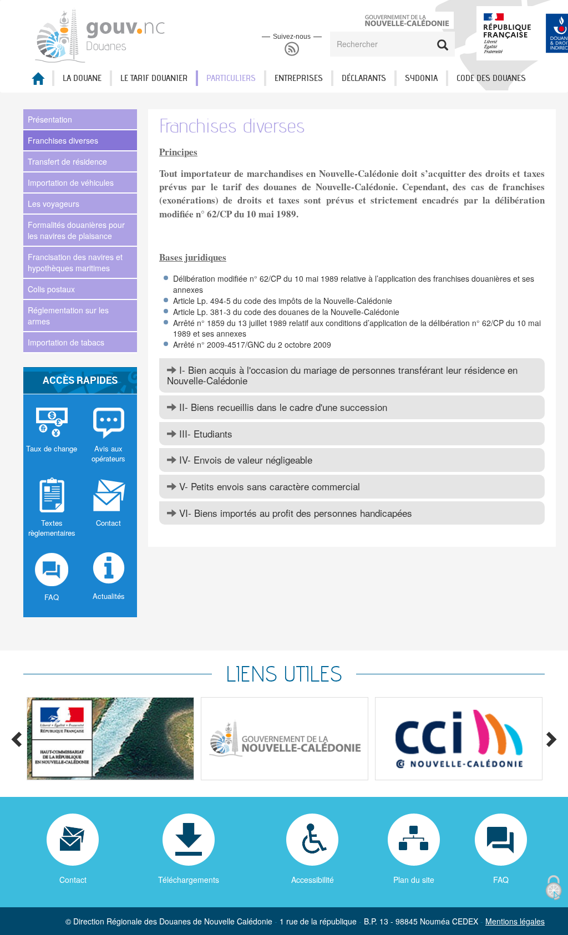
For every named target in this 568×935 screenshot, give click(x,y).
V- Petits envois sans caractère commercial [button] (268, 486)
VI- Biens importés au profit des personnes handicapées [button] (294, 513)
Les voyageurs (53, 203)
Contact (73, 879)
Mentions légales (515, 921)
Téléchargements (188, 879)
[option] (110, 738)
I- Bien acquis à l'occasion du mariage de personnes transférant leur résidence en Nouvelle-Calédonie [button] (342, 375)
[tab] (352, 375)
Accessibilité (312, 879)
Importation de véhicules (71, 182)
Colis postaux (51, 288)
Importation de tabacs (66, 342)
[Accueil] (100, 34)
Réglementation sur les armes (68, 315)
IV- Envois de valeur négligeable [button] (244, 459)
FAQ (501, 879)
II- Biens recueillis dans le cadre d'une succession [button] (281, 407)
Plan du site (413, 879)
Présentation (50, 119)
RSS (292, 49)
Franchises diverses (63, 140)
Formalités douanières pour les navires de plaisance (76, 230)
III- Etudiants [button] (204, 433)
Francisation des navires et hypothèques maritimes (75, 262)
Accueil (37, 82)
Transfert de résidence (67, 161)
